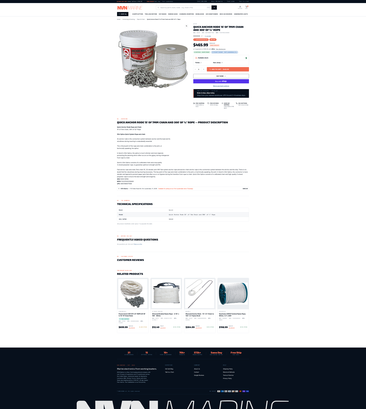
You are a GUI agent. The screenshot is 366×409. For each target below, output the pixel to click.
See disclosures (221, 49)
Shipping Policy (228, 369)
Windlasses (200, 14)
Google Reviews (199, 375)
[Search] (214, 7)
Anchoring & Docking (129, 19)
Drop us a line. (138, 244)
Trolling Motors (151, 14)
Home (118, 19)
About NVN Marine (217, 1)
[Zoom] (186, 26)
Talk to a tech (244, 1)
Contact (196, 372)
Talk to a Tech (169, 372)
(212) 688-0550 (202, 1)
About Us (197, 369)
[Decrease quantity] (195, 69)
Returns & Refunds (229, 372)
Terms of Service (228, 375)
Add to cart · (220, 69)
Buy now (220, 76)
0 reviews (208, 36)
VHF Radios (163, 14)
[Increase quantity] (204, 69)
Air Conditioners (212, 14)
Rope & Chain (141, 19)
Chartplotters (137, 14)
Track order (231, 1)
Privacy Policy (227, 378)
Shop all (124, 14)
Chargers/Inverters (186, 14)
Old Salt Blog (169, 369)
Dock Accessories (226, 14)
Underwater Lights (241, 14)
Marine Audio (173, 14)
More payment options (221, 86)
